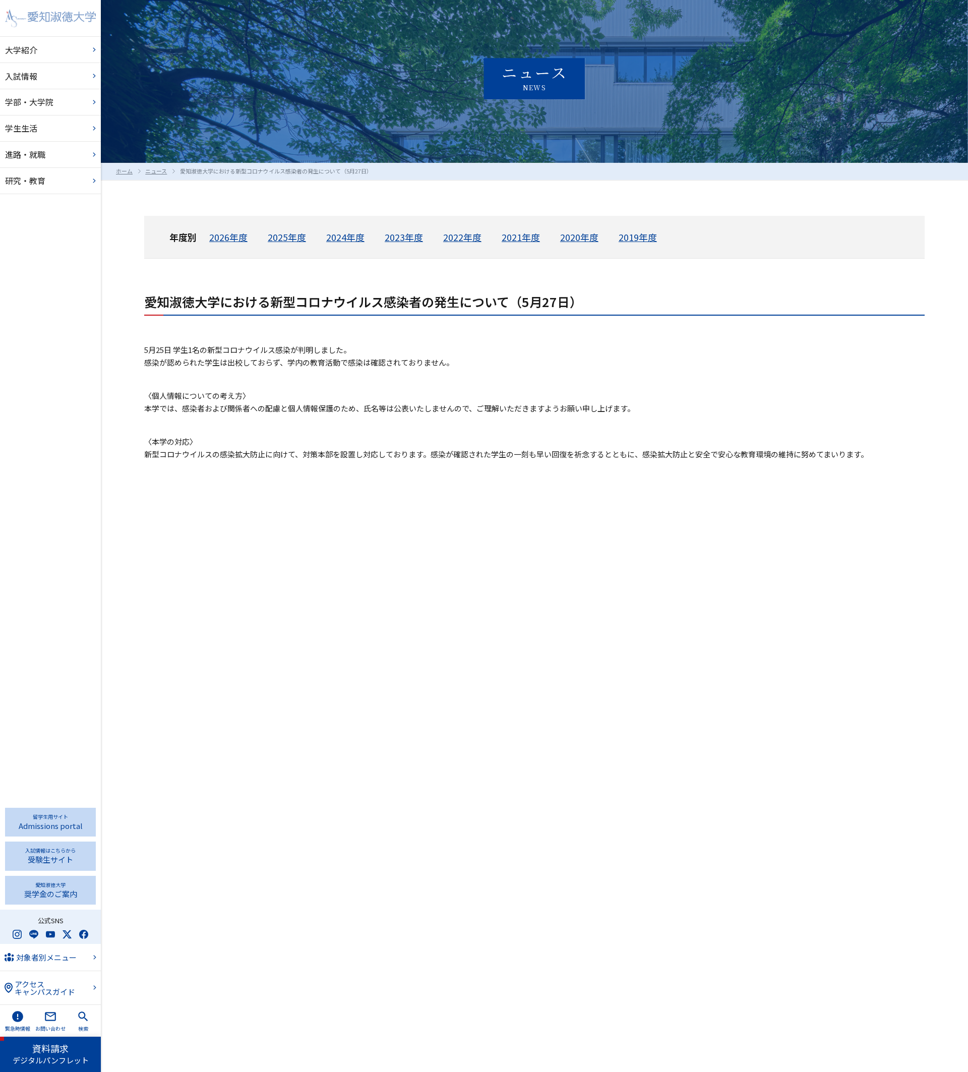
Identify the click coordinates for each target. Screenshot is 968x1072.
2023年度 (404, 237)
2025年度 (287, 237)
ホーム (124, 171)
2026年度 (228, 237)
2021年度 (521, 237)
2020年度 (579, 237)
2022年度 (462, 237)
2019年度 (638, 237)
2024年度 (345, 237)
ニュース (156, 171)
